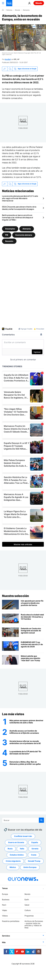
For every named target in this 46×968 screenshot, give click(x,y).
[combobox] (23, 820)
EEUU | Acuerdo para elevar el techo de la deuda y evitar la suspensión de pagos (19, 208)
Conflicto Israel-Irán (23, 836)
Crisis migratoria (13, 861)
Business (5, 899)
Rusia (10, 849)
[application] (23, 37)
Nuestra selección (15, 596)
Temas (5, 888)
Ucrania (35, 849)
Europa (5, 894)
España (34, 842)
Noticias (9, 10)
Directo (39, 3)
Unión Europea (29, 867)
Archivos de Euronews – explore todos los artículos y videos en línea (34, 924)
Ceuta (33, 855)
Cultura (28, 910)
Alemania (26, 10)
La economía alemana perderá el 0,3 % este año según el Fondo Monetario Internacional (20, 198)
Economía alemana (23, 235)
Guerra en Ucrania (16, 842)
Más (4, 942)
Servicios (6, 936)
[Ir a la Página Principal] (9, 3)
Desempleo (10, 228)
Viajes (4, 910)
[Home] (3, 10)
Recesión (9, 241)
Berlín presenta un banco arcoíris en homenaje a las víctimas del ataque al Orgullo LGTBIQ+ (17, 217)
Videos (5, 916)
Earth (27, 899)
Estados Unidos (17, 855)
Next (4, 905)
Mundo (17, 10)
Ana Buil (7, 59)
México (13, 867)
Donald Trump (34, 861)
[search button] (41, 820)
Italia (22, 849)
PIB (6, 235)
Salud (27, 905)
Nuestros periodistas (10, 921)
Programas (29, 916)
